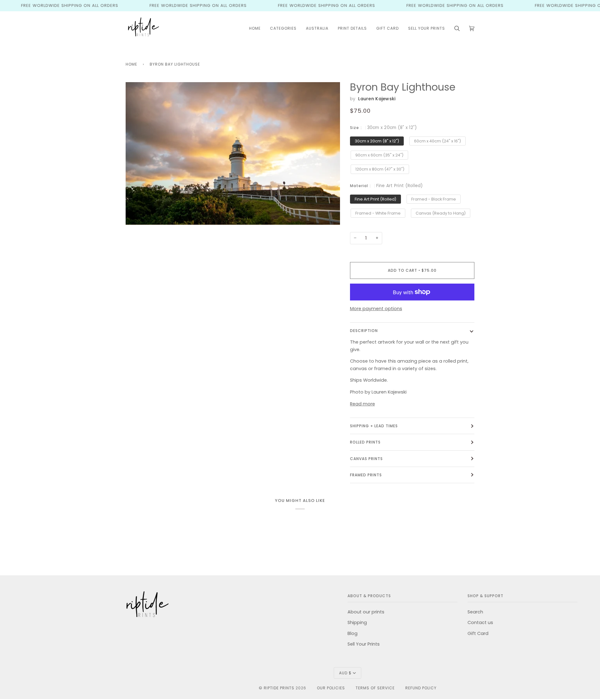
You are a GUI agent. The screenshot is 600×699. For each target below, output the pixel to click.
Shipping (357, 622)
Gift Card (478, 633)
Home (131, 64)
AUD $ (345, 673)
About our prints (366, 612)
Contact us (480, 622)
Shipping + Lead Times (374, 426)
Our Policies (331, 688)
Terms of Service (375, 688)
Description (364, 330)
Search (475, 612)
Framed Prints (366, 475)
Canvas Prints (366, 458)
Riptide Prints (279, 688)
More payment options (376, 308)
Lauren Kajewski (376, 99)
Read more (362, 404)
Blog (353, 633)
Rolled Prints (365, 442)
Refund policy (421, 688)
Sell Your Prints (364, 644)
